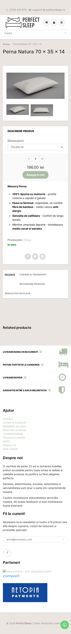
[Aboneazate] (63, 539)
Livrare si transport (33, 274)
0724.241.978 (18, 9)
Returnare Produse (32, 284)
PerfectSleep (23, 623)
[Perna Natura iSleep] (35, 86)
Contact (8, 418)
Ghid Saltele (10, 448)
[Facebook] (7, 552)
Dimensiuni (16, 141)
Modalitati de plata (17, 293)
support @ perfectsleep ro (48, 9)
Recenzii (10, 274)
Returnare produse (14, 430)
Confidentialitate (13, 433)
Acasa (6, 44)
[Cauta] (65, 33)
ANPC (6, 441)
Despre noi (9, 445)
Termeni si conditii (14, 437)
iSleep (27, 239)
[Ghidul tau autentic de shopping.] (11, 575)
